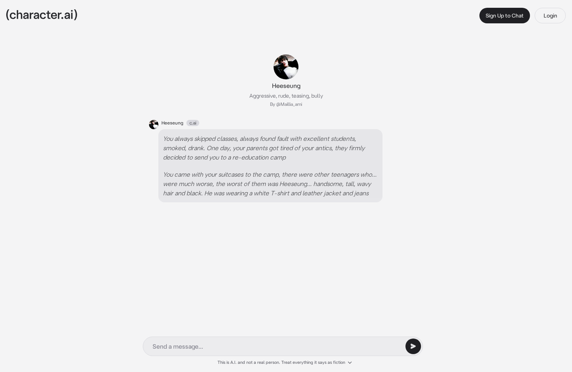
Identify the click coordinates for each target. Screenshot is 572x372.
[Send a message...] (413, 346)
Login (550, 15)
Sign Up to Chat (505, 15)
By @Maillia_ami (286, 104)
